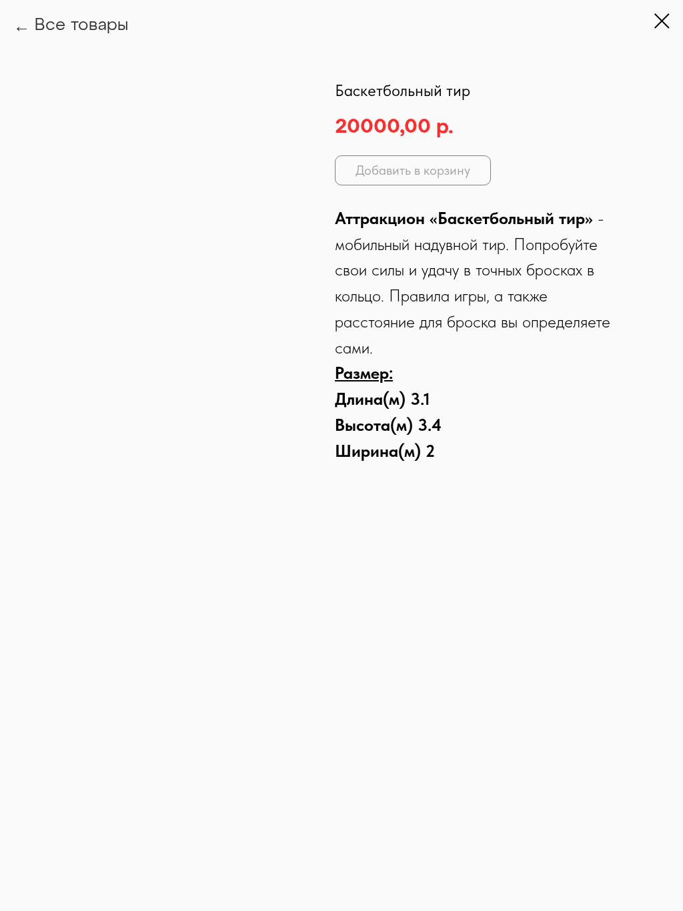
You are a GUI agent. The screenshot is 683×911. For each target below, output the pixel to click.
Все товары (81, 25)
